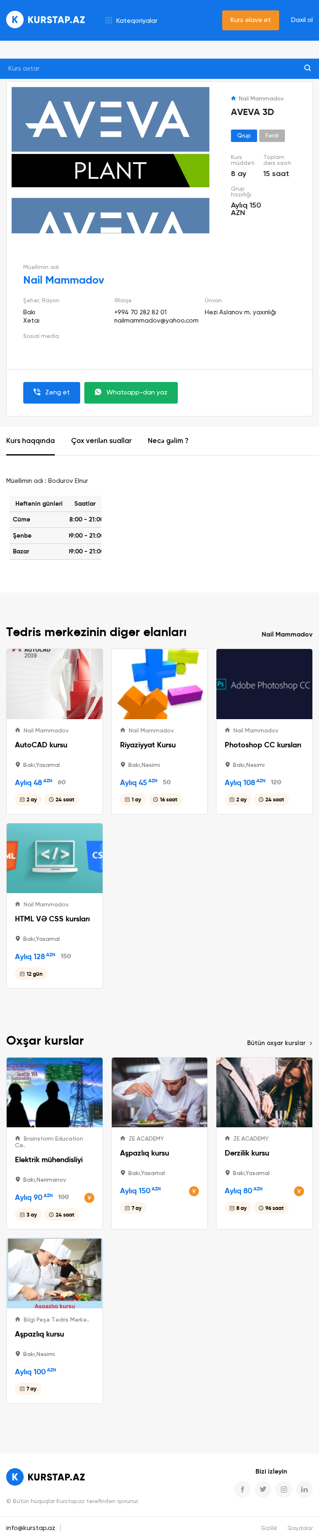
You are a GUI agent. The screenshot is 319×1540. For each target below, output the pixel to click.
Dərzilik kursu (247, 1152)
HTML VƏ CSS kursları (52, 918)
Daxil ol (302, 20)
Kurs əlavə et (251, 20)
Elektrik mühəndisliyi (49, 1159)
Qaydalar (300, 1528)
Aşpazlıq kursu (144, 1152)
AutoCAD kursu (41, 744)
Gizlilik (269, 1528)
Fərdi (272, 136)
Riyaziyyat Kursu (148, 744)
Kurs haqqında (30, 441)
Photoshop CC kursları (263, 744)
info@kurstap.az (30, 1528)
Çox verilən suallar (101, 441)
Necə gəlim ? (168, 441)
